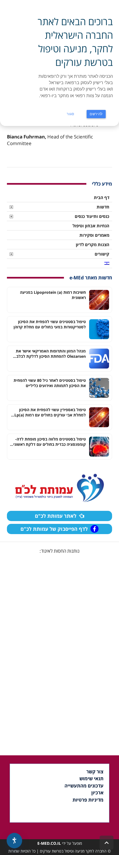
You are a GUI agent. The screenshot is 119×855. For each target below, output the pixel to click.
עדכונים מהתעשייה (84, 785)
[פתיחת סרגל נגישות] (14, 840)
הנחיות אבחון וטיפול (91, 225)
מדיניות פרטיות (88, 800)
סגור (70, 114)
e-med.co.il (49, 843)
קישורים (102, 254)
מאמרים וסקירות (94, 235)
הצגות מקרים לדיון (92, 244)
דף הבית (101, 197)
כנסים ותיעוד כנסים (92, 216)
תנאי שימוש (91, 778)
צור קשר (95, 771)
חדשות (103, 207)
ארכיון (97, 792)
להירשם (96, 114)
